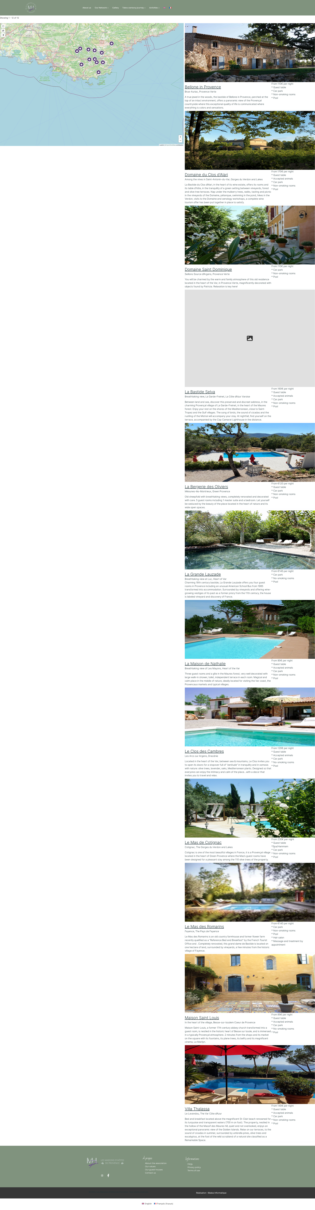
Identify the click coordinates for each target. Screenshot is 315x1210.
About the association (156, 1163)
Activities (153, 8)
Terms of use (194, 1170)
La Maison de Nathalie (205, 663)
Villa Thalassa (197, 1108)
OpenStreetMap (171, 145)
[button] (94, 53)
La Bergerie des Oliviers (206, 486)
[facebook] (108, 1175)
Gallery (115, 8)
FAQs (190, 1164)
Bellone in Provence (203, 87)
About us (87, 8)
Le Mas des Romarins (204, 926)
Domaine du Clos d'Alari (206, 174)
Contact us (150, 1173)
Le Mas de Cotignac (203, 842)
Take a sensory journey (133, 8)
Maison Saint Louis (202, 1017)
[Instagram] (102, 1175)
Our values (150, 1166)
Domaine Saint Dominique (208, 269)
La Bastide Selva (200, 392)
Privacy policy (194, 1167)
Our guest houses (154, 1169)
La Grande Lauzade (203, 574)
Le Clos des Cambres (204, 751)
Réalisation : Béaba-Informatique (211, 1193)
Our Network (101, 8)
